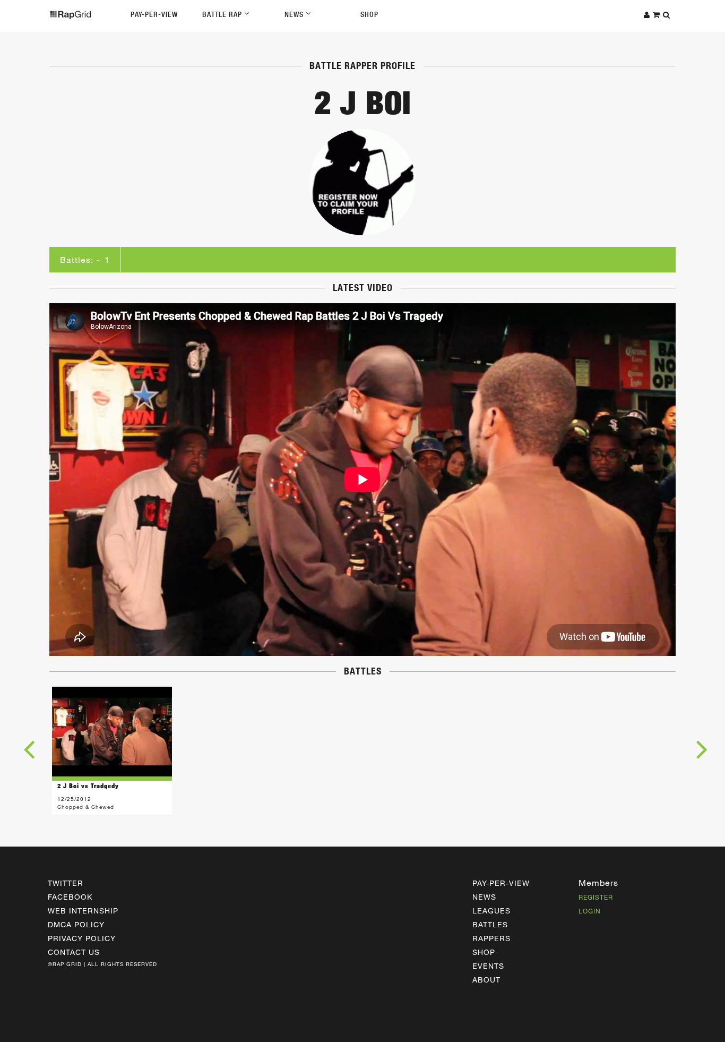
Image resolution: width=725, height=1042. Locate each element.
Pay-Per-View (154, 14)
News (295, 14)
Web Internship (83, 910)
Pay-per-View (501, 882)
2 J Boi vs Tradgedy (88, 786)
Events (488, 965)
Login (590, 911)
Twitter (65, 882)
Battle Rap (223, 14)
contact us (74, 951)
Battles (490, 924)
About (486, 979)
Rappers (491, 938)
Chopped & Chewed (85, 807)
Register (596, 897)
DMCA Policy (76, 924)
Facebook (70, 896)
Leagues (491, 910)
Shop (369, 14)
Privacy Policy (82, 938)
